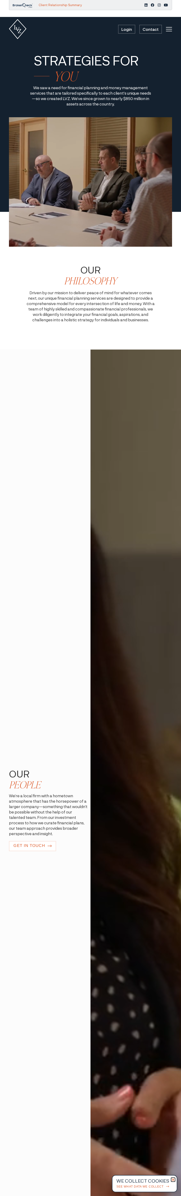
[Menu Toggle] (169, 29)
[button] (173, 1179)
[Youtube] (165, 5)
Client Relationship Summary (60, 5)
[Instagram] (159, 5)
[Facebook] (152, 5)
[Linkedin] (146, 5)
